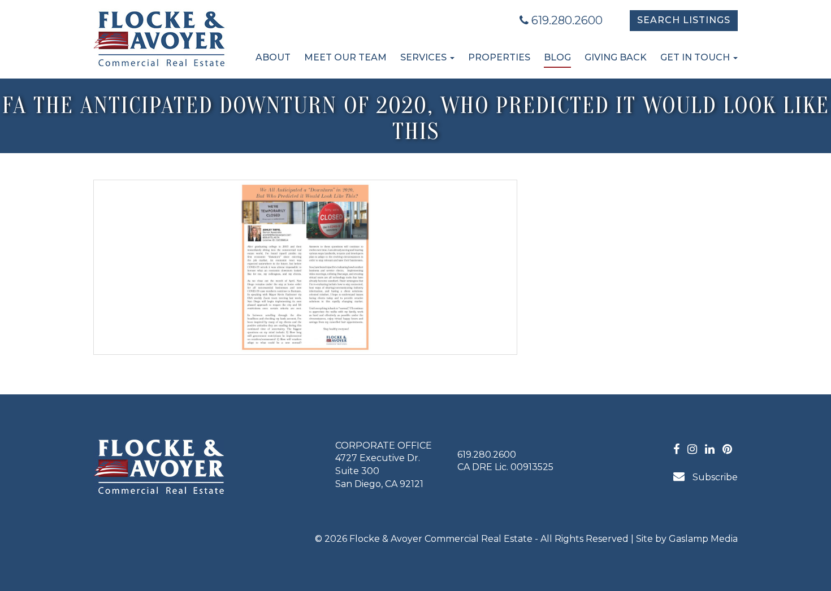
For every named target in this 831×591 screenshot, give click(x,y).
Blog (557, 57)
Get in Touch (696, 57)
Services (424, 57)
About (273, 57)
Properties (499, 57)
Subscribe (714, 477)
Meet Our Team (345, 57)
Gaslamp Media (703, 538)
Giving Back (616, 57)
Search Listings (683, 20)
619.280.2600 (566, 20)
